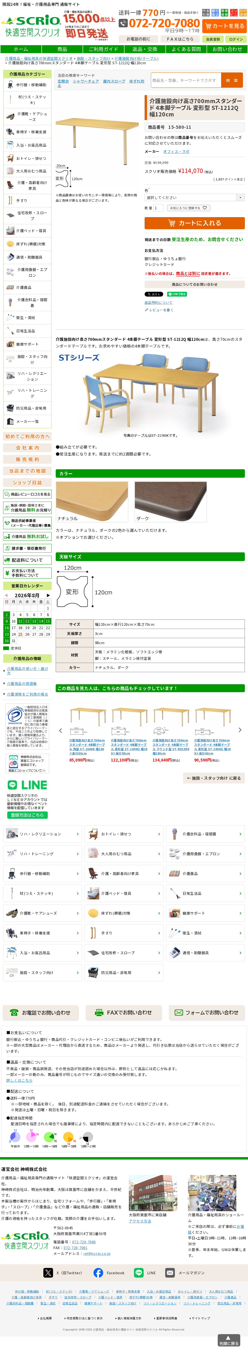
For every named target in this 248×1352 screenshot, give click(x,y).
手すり (53, 1297)
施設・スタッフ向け (94, 58)
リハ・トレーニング (197, 1303)
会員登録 (213, 39)
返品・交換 (144, 48)
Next (240, 730)
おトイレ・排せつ (190, 1291)
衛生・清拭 (48, 1303)
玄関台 (63, 81)
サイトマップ (201, 1318)
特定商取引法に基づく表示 (85, 1318)
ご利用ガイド (103, 48)
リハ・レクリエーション (160, 1303)
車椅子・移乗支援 (128, 1291)
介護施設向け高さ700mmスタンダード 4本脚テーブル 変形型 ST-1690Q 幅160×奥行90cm (87, 746)
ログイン (236, 39)
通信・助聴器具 (170, 1297)
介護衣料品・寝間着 (20, 1303)
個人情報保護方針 (129, 1318)
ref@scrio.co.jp (97, 1253)
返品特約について (159, 302)
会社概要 (46, 1318)
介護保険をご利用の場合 (27, 694)
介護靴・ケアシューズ (94, 1291)
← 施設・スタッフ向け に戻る (214, 778)
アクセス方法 (140, 1221)
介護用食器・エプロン (202, 1297)
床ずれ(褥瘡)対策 (141, 1297)
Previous (60, 730)
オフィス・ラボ (176, 151)
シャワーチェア (86, 81)
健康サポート (93, 1303)
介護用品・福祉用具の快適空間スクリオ (39, 58)
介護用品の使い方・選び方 (27, 670)
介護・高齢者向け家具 (27, 1297)
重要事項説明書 (167, 1318)
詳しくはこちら (19, 1080)
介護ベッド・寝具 (110, 1297)
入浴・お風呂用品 (159, 1291)
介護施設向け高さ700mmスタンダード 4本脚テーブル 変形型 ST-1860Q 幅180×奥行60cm (171, 746)
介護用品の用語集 (22, 683)
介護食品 (231, 1297)
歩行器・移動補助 (27, 1291)
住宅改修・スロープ (78, 1297)
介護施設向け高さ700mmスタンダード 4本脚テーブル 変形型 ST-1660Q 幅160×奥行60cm (212, 746)
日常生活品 (70, 1303)
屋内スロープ (114, 81)
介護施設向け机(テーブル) (137, 58)
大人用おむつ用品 (221, 1291)
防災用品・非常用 (229, 1303)
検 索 (232, 80)
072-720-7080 (84, 1241)
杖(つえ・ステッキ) (59, 1291)
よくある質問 (186, 48)
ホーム (21, 48)
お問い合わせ (227, 48)
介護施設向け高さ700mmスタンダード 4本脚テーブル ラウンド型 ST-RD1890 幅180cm (129, 746)
